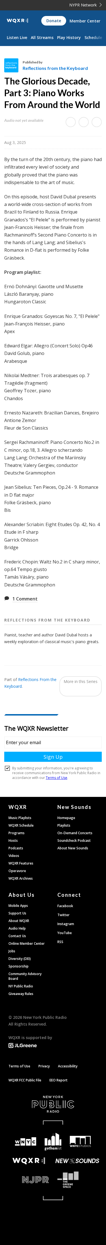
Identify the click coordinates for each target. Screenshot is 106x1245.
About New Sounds (72, 848)
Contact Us (17, 936)
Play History (69, 37)
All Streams (42, 37)
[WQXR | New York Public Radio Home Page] (17, 21)
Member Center (85, 21)
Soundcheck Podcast (74, 840)
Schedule (93, 37)
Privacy (44, 1066)
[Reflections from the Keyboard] (13, 65)
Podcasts (15, 848)
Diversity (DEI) (19, 958)
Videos (13, 855)
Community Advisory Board (25, 976)
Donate (53, 20)
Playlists (63, 825)
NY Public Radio (20, 986)
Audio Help (17, 928)
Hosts (13, 840)
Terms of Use (19, 1066)
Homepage (66, 817)
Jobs (11, 951)
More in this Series (81, 681)
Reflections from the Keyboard (55, 68)
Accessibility (67, 1066)
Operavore (17, 870)
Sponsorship (18, 966)
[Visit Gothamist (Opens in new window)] (53, 1141)
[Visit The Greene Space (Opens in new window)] (77, 1179)
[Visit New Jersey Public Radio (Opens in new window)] (28, 1179)
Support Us (17, 913)
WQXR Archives (20, 878)
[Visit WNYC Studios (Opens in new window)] (80, 1141)
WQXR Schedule (21, 825)
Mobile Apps (18, 905)
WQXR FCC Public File (24, 1080)
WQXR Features (20, 863)
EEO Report (58, 1080)
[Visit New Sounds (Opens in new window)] (77, 1160)
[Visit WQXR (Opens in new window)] (28, 1160)
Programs (16, 833)
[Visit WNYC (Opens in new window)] (26, 1141)
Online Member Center (26, 943)
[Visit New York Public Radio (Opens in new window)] (53, 1104)
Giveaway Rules (20, 993)
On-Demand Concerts (74, 833)
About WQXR (18, 920)
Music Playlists (19, 817)
